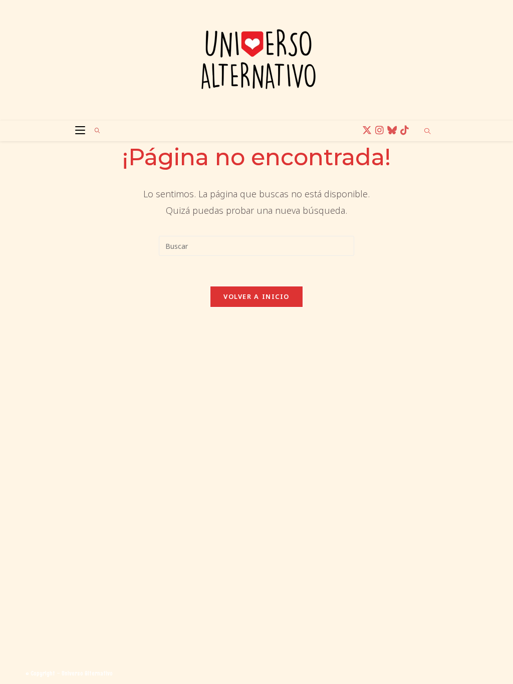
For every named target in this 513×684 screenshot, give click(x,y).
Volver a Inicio (256, 296)
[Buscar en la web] (427, 131)
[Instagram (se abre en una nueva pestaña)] (381, 130)
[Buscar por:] (94, 131)
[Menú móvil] (77, 131)
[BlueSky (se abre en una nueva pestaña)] (393, 130)
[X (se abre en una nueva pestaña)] (368, 130)
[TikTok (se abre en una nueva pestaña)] (406, 130)
